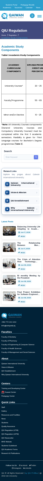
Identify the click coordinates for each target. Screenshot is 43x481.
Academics (7, 7)
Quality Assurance (8, 426)
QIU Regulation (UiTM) (10, 434)
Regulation (13, 35)
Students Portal (11, 5)
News (38, 7)
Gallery (4, 411)
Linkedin (28, 468)
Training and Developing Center (13, 388)
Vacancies (18, 7)
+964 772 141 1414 (8, 322)
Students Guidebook (9, 446)
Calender (29, 7)
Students (4, 423)
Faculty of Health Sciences (11, 348)
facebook (23, 465)
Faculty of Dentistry (8, 337)
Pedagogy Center (8, 396)
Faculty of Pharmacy (9, 341)
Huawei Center (10, 392)
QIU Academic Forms (9, 449)
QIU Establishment (8, 371)
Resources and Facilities (10, 415)
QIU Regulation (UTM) (9, 430)
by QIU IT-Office (31, 473)
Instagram (17, 468)
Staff (3, 407)
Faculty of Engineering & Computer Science (17, 344)
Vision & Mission (7, 367)
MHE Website (6, 442)
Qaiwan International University (13, 363)
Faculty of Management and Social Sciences (18, 352)
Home (3, 35)
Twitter (33, 465)
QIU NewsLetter (7, 438)
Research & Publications (10, 453)
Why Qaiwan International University (15, 374)
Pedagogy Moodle (27, 5)
